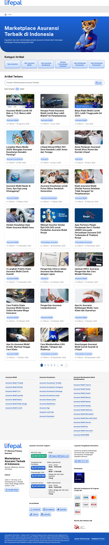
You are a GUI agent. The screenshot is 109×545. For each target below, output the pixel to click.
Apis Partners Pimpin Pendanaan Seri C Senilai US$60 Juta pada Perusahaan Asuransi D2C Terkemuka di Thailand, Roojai (88, 231)
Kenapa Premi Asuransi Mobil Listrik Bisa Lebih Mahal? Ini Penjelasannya (53, 113)
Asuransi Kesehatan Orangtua (51, 387)
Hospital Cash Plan (47, 412)
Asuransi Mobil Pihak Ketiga (16, 404)
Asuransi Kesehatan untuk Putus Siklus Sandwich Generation (54, 188)
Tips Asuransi (12, 64)
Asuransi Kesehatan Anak (49, 395)
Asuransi (44, 159)
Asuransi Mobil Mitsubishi (83, 414)
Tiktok (35, 514)
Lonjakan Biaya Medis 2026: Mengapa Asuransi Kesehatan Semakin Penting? (19, 151)
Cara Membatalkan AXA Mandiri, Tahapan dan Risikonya (52, 347)
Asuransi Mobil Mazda (82, 401)
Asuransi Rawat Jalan (48, 400)
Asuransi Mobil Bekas (14, 400)
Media (10, 14)
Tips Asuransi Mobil (29, 64)
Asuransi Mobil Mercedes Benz (85, 418)
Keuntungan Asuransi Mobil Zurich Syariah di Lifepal (86, 347)
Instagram (50, 509)
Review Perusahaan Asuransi (62, 64)
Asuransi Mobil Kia (81, 426)
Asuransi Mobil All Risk (14, 387)
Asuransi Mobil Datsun (82, 422)
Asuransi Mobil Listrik (14, 408)
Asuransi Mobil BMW (81, 435)
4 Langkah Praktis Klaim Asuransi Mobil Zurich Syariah (18, 271)
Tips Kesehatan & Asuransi (97, 64)
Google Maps (13, 490)
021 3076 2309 (39, 486)
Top (102, 541)
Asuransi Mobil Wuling (82, 406)
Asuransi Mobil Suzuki (82, 393)
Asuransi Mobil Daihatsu (83, 410)
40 (62, 365)
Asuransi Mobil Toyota (82, 385)
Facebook (36, 509)
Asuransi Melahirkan (47, 404)
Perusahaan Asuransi (49, 242)
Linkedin (47, 514)
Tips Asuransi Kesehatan (46, 64)
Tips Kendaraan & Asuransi (80, 64)
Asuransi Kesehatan (14, 159)
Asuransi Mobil (12, 120)
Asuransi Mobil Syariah (14, 395)
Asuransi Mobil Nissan (82, 397)
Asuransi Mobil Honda (82, 389)
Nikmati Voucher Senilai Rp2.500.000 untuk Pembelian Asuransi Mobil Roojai (53, 229)
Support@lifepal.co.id (60, 456)
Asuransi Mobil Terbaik (14, 383)
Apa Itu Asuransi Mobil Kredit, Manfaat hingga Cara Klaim (18, 347)
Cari (99, 83)
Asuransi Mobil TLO (13, 391)
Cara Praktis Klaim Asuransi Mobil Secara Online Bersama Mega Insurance (17, 309)
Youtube (63, 509)
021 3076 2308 (39, 476)
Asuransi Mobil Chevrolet (83, 431)
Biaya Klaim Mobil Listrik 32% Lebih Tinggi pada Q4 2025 (88, 113)
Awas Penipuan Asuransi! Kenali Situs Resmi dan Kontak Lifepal (87, 149)
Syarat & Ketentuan (82, 539)
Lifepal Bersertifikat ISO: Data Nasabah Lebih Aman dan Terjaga (53, 149)
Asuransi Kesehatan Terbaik (50, 383)
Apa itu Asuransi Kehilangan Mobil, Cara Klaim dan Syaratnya (86, 308)
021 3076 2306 (39, 468)
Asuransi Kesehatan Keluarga (51, 391)
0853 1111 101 (83, 461)
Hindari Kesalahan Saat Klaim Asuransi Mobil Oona (20, 226)
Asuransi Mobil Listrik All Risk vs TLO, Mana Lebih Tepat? (19, 113)
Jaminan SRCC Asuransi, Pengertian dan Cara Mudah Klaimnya (87, 271)
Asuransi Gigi (45, 408)
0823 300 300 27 (40, 456)
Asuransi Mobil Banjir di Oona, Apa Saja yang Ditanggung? (18, 188)
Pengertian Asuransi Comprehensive (50, 306)
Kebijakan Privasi (98, 539)
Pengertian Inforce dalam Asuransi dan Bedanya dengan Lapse (53, 271)
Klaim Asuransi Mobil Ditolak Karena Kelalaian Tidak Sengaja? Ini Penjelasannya (87, 190)
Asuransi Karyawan (47, 416)
